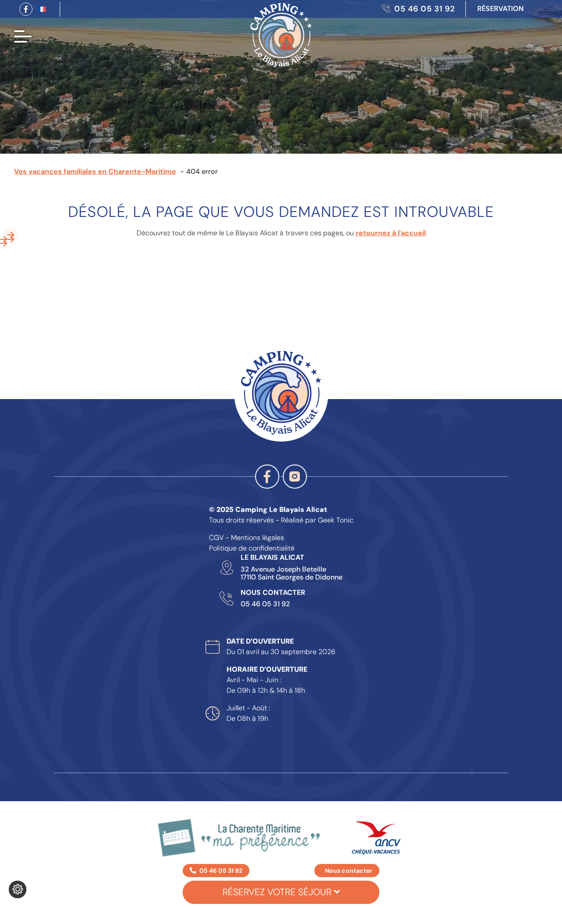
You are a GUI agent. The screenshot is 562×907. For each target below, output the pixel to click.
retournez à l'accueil (391, 233)
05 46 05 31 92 (265, 604)
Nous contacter (348, 871)
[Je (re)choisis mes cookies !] (17, 889)
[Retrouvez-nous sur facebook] (25, 9)
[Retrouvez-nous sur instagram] (295, 476)
